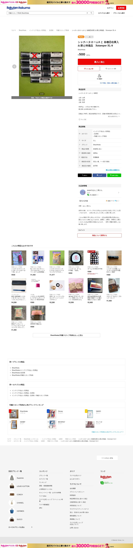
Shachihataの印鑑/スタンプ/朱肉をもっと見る (66, 335)
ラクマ (13, 30)
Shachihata (22, 30)
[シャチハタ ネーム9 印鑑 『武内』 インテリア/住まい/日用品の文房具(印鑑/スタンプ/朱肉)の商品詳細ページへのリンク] (76, 257)
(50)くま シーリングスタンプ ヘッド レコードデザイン (57, 298)
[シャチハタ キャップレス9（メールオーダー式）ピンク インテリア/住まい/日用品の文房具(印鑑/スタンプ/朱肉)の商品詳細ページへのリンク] (18, 257)
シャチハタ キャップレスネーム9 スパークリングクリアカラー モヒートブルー (57, 271)
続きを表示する (113, 116)
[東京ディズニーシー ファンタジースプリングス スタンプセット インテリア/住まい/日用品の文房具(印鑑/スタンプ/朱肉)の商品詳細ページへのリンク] (18, 313)
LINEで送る (114, 175)
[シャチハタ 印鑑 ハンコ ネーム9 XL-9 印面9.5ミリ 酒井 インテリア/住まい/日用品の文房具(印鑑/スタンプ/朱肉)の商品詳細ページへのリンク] (114, 257)
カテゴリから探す (104, 13)
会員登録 (121, 8)
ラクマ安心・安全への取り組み (108, 83)
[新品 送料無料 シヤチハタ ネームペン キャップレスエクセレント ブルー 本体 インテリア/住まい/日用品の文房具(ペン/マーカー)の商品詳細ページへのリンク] (18, 285)
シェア (100, 175)
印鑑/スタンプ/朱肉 (62, 30)
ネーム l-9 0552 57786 (95, 269)
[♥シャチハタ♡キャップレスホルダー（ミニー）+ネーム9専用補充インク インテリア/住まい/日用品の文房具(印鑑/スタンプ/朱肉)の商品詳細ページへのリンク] (37, 257)
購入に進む (99, 61)
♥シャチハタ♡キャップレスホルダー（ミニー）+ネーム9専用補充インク (37, 271)
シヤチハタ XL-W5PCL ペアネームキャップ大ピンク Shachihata (37, 298)
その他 (32, 294)
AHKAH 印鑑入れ (36, 324)
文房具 (51, 30)
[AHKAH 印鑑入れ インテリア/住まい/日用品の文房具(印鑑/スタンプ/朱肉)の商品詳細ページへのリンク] (37, 313)
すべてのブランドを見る (17, 527)
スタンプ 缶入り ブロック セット (114, 297)
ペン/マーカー (15, 294)
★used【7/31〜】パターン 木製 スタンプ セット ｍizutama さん (76, 298)
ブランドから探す (119, 13)
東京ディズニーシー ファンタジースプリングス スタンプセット (18, 326)
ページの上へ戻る (107, 458)
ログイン (110, 8)
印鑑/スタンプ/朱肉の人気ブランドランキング (107, 432)
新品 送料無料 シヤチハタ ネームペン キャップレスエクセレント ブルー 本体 (18, 298)
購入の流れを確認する (112, 170)
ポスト (85, 175)
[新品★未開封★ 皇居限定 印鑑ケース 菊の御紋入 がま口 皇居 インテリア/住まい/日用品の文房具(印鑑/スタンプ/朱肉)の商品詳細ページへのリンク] (95, 285)
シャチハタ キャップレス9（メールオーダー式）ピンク (18, 270)
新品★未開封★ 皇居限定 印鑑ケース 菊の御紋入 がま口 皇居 (95, 298)
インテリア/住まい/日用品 (37, 30)
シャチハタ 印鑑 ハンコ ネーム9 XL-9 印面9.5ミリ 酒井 (114, 270)
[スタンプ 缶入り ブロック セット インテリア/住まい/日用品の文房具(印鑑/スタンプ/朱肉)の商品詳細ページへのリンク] (114, 285)
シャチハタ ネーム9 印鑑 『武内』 (75, 269)
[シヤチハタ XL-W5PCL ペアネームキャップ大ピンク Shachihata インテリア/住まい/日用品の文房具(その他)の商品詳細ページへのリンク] (37, 285)
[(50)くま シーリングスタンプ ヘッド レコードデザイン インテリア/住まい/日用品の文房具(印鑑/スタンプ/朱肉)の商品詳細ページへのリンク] (57, 285)
